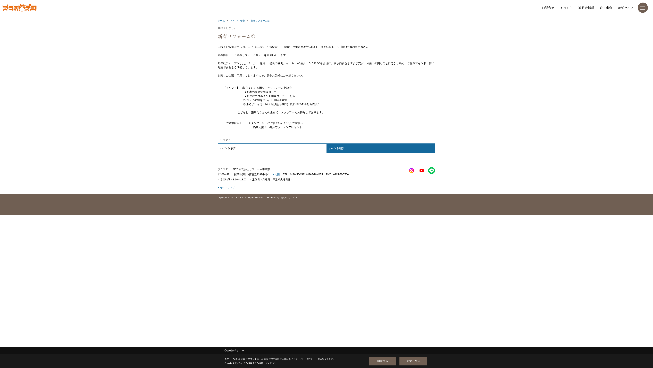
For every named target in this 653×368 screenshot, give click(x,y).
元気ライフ (625, 7)
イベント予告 (227, 148)
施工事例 (605, 7)
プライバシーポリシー (304, 358)
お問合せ (548, 7)
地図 (277, 174)
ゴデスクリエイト (288, 197)
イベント (566, 7)
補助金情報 (586, 7)
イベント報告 (336, 148)
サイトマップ (227, 187)
